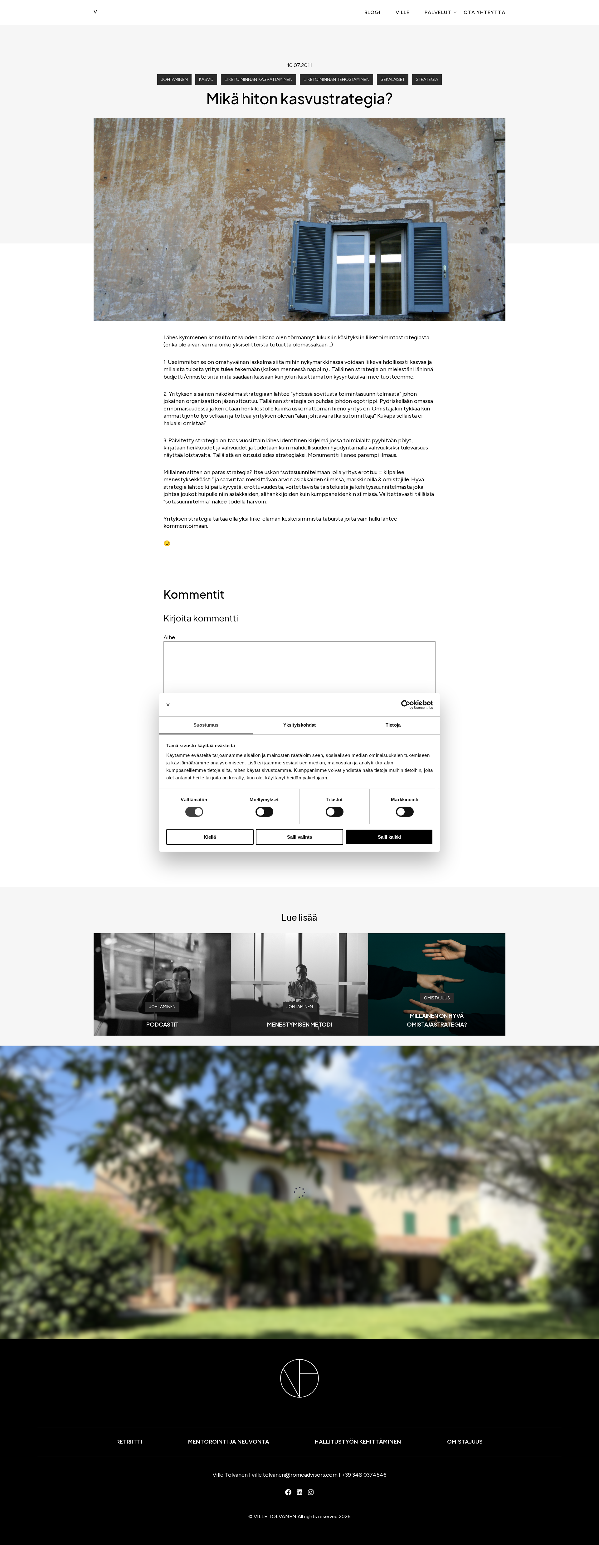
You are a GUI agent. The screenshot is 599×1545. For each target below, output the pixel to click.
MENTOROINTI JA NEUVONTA (228, 1441)
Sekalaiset (393, 79)
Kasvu (206, 79)
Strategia (427, 79)
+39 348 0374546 (364, 1474)
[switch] (264, 812)
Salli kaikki (389, 837)
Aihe (169, 637)
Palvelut (438, 12)
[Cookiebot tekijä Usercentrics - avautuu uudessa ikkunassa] (405, 704)
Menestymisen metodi (299, 1024)
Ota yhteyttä (484, 12)
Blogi (372, 12)
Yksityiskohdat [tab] (299, 725)
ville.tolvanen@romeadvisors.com (295, 1474)
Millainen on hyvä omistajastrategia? (437, 1020)
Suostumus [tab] (206, 725)
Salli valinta (299, 837)
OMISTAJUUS (465, 1441)
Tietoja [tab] (393, 725)
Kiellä (210, 837)
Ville (403, 12)
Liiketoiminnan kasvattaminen (258, 79)
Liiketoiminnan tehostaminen (336, 79)
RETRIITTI (129, 1441)
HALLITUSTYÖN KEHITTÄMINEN (358, 1441)
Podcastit (162, 1024)
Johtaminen (174, 79)
